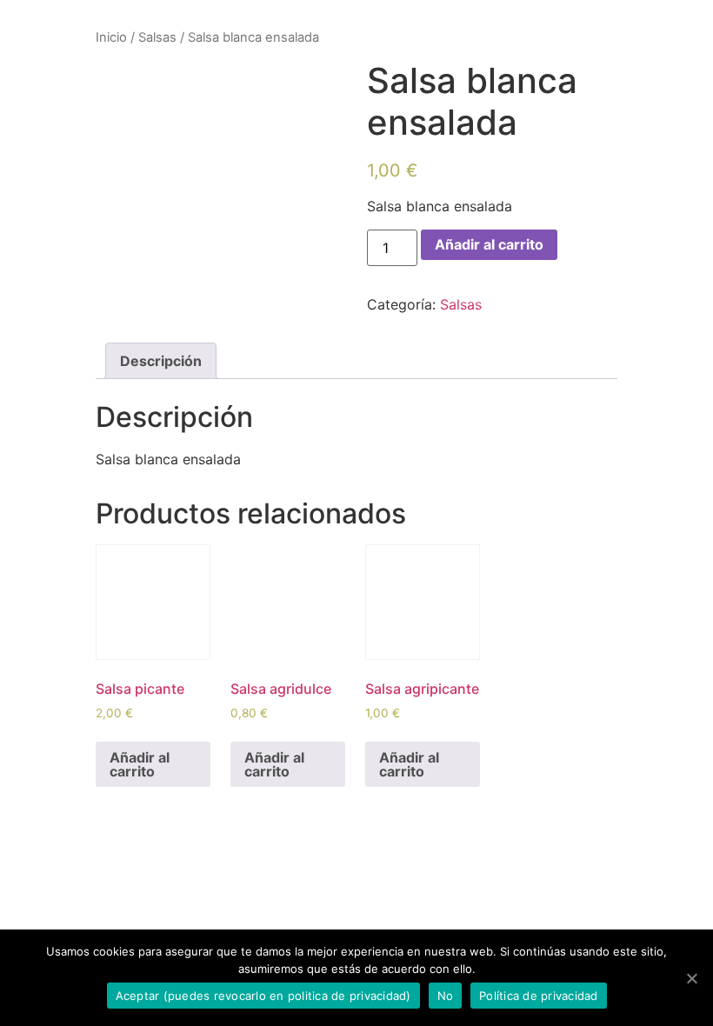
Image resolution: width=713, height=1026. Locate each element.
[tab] (161, 361)
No (445, 996)
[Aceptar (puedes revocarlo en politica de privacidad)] (691, 978)
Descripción (161, 361)
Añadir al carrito (489, 244)
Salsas (157, 37)
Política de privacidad (538, 996)
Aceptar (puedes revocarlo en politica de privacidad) (263, 996)
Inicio (111, 37)
